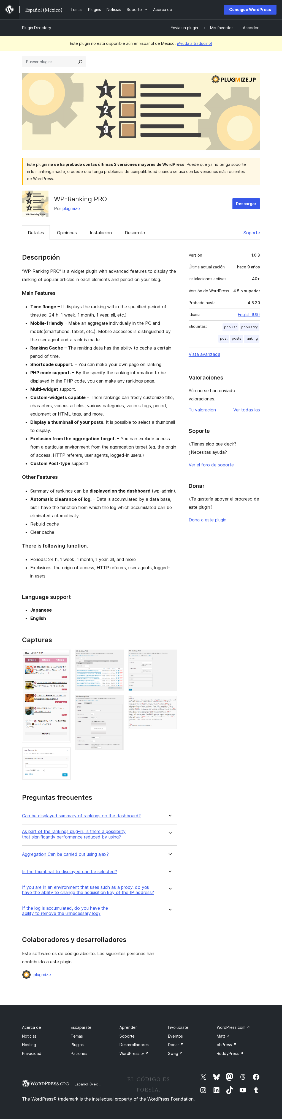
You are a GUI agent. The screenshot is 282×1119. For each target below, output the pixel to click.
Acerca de (31, 1027)
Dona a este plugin (207, 520)
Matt (223, 1036)
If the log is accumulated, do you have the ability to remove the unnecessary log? (65, 911)
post (223, 338)
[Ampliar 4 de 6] (116, 702)
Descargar (246, 203)
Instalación (101, 232)
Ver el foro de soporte (211, 465)
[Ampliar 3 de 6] (116, 657)
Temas (77, 1036)
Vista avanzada (204, 354)
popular (230, 327)
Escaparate (81, 1027)
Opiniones (67, 232)
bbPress (227, 1044)
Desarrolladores (134, 1044)
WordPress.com (233, 1027)
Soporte (251, 232)
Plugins (77, 1044)
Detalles (36, 232)
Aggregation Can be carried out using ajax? (65, 854)
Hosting (29, 1044)
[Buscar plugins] (80, 61)
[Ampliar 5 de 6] (169, 657)
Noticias (29, 1036)
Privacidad (31, 1053)
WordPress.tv (134, 1053)
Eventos (175, 1036)
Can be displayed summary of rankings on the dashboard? (81, 815)
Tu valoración (202, 410)
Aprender (128, 1027)
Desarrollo (135, 232)
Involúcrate (178, 1027)
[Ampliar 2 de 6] (63, 754)
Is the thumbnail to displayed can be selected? (69, 871)
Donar (176, 1044)
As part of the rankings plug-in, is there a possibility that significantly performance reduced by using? (74, 834)
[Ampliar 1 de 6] (63, 657)
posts (236, 338)
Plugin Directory (36, 27)
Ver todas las (246, 410)
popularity (249, 327)
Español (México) (89, 1084)
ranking (252, 338)
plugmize (71, 208)
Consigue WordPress (250, 9)
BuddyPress (230, 1053)
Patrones (79, 1053)
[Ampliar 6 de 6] (169, 703)
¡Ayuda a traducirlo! (194, 43)
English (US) (249, 314)
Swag (175, 1053)
